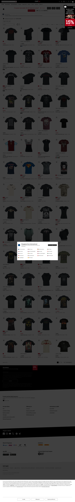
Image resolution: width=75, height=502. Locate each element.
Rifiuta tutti (37, 499)
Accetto (23, 499)
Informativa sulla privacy (45, 486)
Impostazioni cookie (20, 486)
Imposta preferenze (51, 499)
